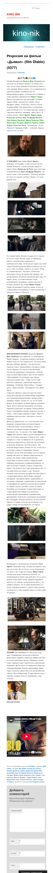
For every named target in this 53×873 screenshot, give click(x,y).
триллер (10, 777)
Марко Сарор (18, 775)
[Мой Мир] (26, 78)
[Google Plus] (19, 78)
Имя (15, 841)
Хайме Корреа (32, 777)
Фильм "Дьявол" (20, 777)
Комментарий (16, 810)
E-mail (15, 853)
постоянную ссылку (36, 782)
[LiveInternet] (21, 78)
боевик (9, 771)
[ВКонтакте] (34, 78)
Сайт (13, 865)
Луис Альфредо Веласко (24, 773)
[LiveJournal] (24, 78)
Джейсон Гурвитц (19, 771)
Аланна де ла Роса (34, 768)
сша (43, 775)
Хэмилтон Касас (26, 779)
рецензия (27, 775)
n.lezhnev (31, 766)
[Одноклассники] (29, 78)
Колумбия (10, 773)
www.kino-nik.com (13, 130)
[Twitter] (31, 78)
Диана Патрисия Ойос (34, 771)
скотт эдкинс (36, 775)
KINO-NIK (13, 14)
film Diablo (22, 768)
